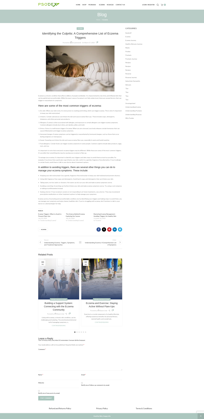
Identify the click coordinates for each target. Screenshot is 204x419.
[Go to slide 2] (77, 332)
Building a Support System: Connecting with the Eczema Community (58, 306)
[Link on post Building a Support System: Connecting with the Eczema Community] (58, 279)
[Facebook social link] (98, 229)
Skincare (128, 85)
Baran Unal (60, 314)
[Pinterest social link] (109, 229)
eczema (43, 229)
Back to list (80, 242)
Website (41, 383)
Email (83, 375)
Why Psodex (129, 118)
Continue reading (59, 325)
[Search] (158, 5)
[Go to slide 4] (81, 332)
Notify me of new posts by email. (49, 393)
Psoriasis (128, 55)
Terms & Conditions (144, 408)
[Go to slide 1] (74, 332)
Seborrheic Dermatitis (132, 81)
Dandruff (128, 33)
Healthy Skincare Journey (133, 44)
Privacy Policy (102, 408)
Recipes (128, 62)
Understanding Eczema (58, 299)
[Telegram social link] (120, 229)
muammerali (77, 42)
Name (40, 375)
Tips (126, 88)
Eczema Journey (130, 40)
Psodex (127, 51)
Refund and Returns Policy (60, 408)
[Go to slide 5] (83, 332)
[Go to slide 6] (85, 332)
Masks (127, 48)
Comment (42, 349)
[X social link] (104, 229)
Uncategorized (130, 103)
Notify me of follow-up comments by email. (95, 385)
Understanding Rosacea (133, 114)
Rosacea (128, 74)
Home (98, 20)
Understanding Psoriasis (133, 111)
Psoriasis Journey (131, 59)
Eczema (105, 20)
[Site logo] (49, 4)
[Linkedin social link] (115, 229)
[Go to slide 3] (79, 332)
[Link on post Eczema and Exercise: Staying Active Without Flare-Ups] (101, 279)
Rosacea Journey (131, 77)
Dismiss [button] (201, 416)
